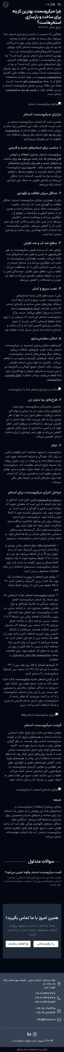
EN (53, 4)
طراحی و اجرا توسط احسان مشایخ (32, 1049)
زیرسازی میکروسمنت (49, 500)
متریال (40, 139)
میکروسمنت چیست (49, 77)
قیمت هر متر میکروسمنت (21, 90)
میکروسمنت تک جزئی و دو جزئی (31, 655)
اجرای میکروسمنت (28, 308)
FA (48, 4)
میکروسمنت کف (32, 81)
